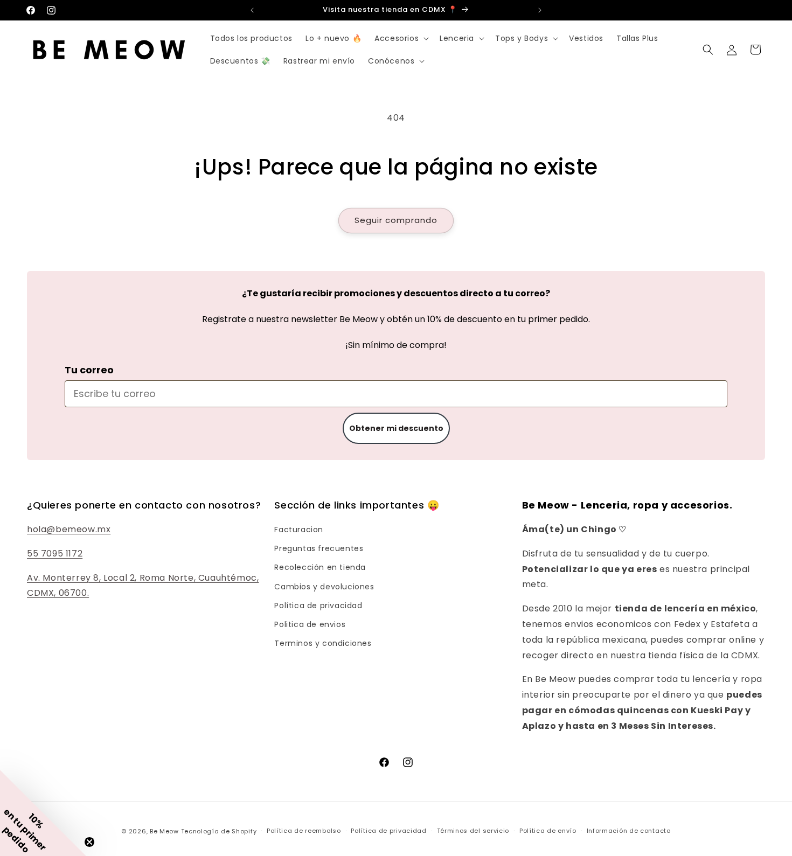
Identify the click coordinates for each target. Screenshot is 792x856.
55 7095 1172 (54, 553)
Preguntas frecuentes (318, 548)
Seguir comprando (396, 220)
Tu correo (89, 370)
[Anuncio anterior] (252, 10)
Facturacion (298, 529)
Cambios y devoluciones (324, 586)
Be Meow (164, 831)
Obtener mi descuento (396, 428)
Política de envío (547, 830)
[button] (400, 38)
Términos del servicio (473, 830)
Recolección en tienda (320, 567)
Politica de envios (309, 624)
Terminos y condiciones (322, 643)
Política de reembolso (304, 830)
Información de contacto (629, 830)
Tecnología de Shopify (219, 831)
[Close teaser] (89, 842)
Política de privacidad (318, 605)
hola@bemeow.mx (68, 529)
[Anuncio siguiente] (540, 10)
